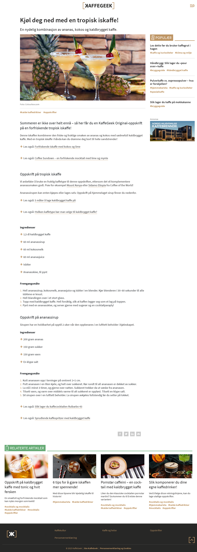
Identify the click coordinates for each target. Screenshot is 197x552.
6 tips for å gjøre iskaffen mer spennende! (71, 484)
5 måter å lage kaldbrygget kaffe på (55, 200)
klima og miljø (184, 52)
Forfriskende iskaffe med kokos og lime (57, 146)
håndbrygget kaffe (178, 70)
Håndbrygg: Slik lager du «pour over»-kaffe (168, 64)
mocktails (34, 509)
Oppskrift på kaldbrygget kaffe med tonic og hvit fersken (24, 487)
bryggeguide (158, 70)
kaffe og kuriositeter (162, 52)
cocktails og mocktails (17, 506)
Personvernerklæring (66, 537)
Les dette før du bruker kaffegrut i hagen (170, 47)
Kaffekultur (60, 530)
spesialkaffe (157, 91)
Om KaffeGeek (91, 548)
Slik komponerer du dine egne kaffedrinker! (168, 484)
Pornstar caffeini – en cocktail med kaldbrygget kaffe (121, 484)
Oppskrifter (156, 530)
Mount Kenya (74, 185)
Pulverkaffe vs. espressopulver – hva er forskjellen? (171, 82)
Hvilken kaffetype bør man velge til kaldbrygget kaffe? (66, 212)
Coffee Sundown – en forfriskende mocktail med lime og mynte (71, 158)
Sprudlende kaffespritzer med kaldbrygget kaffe (62, 418)
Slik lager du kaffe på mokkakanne (170, 102)
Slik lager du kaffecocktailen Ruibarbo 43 (58, 406)
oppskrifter (51, 112)
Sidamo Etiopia (97, 185)
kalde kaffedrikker (31, 112)
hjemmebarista (159, 87)
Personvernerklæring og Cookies (115, 548)
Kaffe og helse (109, 530)
